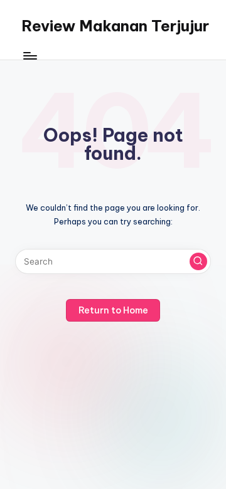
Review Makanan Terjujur (115, 25)
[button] (198, 261)
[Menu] (29, 56)
